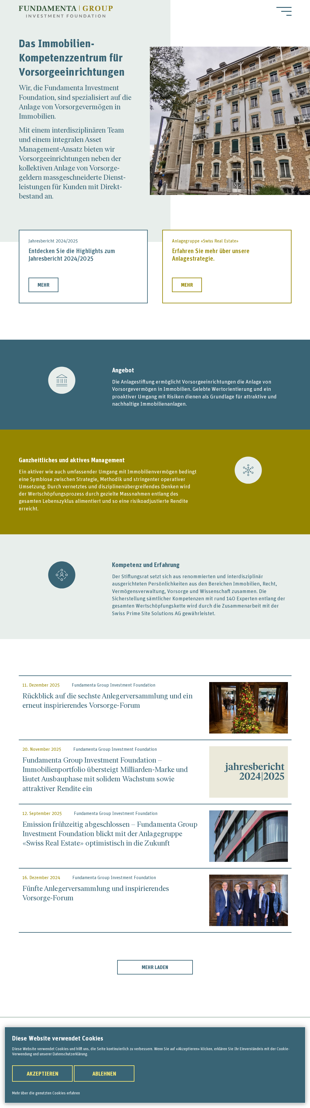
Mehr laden (155, 967)
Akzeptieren (42, 1073)
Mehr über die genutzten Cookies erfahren (46, 1092)
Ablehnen (104, 1073)
